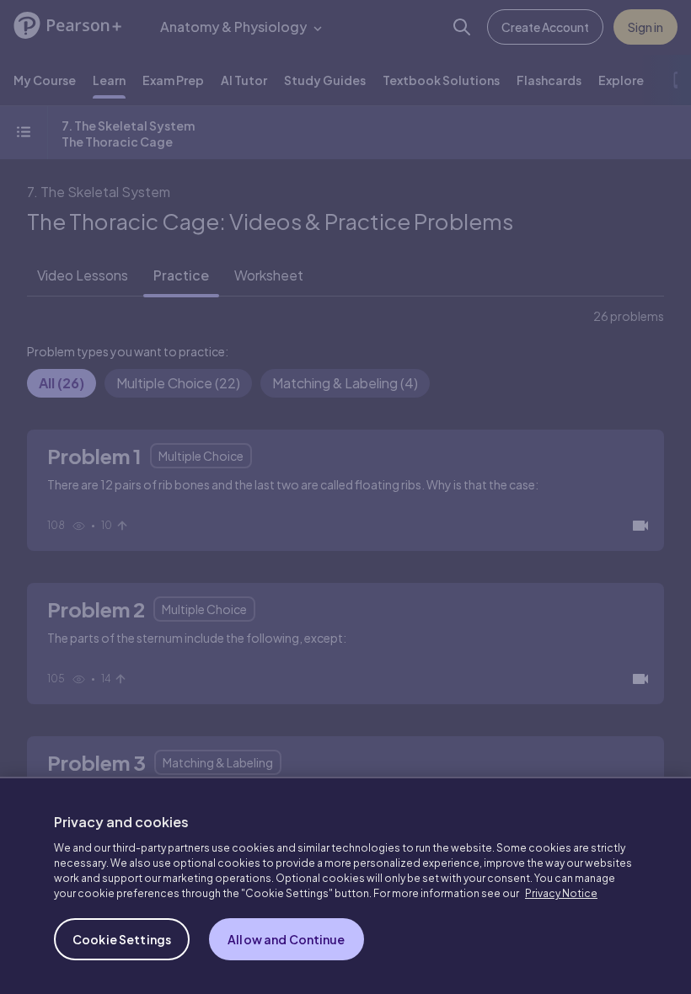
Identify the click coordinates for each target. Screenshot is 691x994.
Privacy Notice (561, 893)
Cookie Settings (121, 939)
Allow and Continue (287, 939)
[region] (345, 885)
